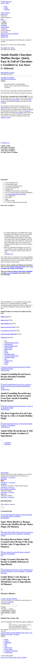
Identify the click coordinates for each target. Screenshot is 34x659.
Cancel (13, 612)
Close (13, 610)
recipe (6, 364)
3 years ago (12, 477)
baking (6, 352)
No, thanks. (11, 48)
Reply (5, 477)
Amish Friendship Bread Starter (17, 194)
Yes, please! (4, 48)
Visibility (3, 607)
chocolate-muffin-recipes (11, 356)
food (5, 6)
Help (5, 646)
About (6, 639)
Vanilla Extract (5, 337)
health (6, 8)
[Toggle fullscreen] (3, 506)
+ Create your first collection (9, 598)
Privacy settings (21, 657)
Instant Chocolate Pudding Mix (9, 334)
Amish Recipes (5, 370)
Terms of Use (8, 647)
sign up (3, 3)
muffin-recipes (8, 360)
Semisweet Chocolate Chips (8, 327)
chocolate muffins (14, 99)
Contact (6, 641)
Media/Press (7, 642)
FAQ (5, 644)
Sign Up (7, 12)
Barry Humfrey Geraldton (8, 489)
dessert (3, 107)
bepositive (4, 484)
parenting (7, 9)
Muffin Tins (4, 316)
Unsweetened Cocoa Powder (8, 330)
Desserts (11, 72)
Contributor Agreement (11, 651)
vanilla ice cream (5, 117)
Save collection (5, 612)
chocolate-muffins (9, 357)
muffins (20, 112)
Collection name (5, 603)
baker (6, 351)
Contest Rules (8, 652)
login (7, 3)
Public (5, 609)
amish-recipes (8, 349)
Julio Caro (4, 494)
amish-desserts (8, 344)
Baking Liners (4, 320)
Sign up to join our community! (10, 33)
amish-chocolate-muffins (11, 342)
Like (2, 477)
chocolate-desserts (9, 354)
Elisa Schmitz (5, 472)
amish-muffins (8, 347)
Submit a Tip (4, 14)
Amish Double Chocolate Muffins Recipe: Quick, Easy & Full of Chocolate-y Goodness (16, 633)
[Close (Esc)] (1, 506)
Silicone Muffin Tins (6, 323)
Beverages (4, 573)
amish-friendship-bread (10, 346)
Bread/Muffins (5, 72)
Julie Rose (4, 479)
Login (2, 12)
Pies (2, 555)
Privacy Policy (8, 649)
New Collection (9, 602)
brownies (27, 111)
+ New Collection (5, 610)
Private (11, 609)
